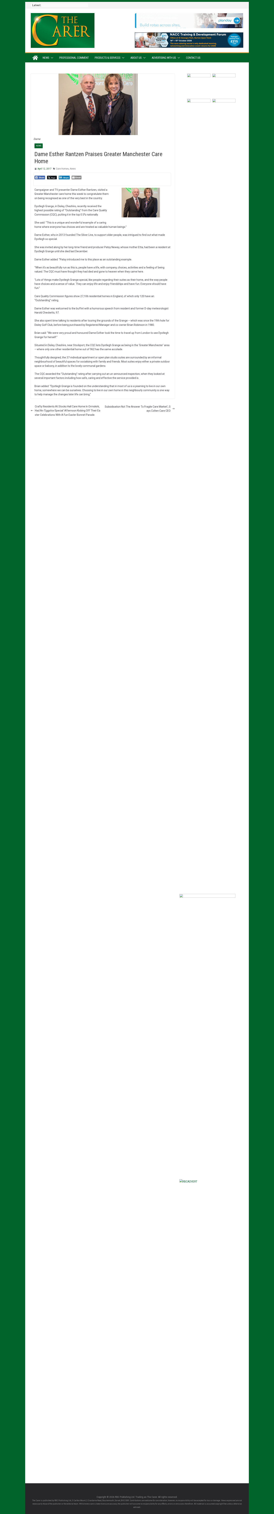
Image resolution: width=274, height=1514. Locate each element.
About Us (136, 57)
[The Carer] (35, 57)
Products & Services (107, 57)
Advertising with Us (164, 57)
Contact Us (193, 57)
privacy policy (228, 849)
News (46, 57)
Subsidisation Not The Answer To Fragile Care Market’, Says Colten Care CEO (138, 408)
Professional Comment (74, 57)
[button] (51, 58)
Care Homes (62, 168)
